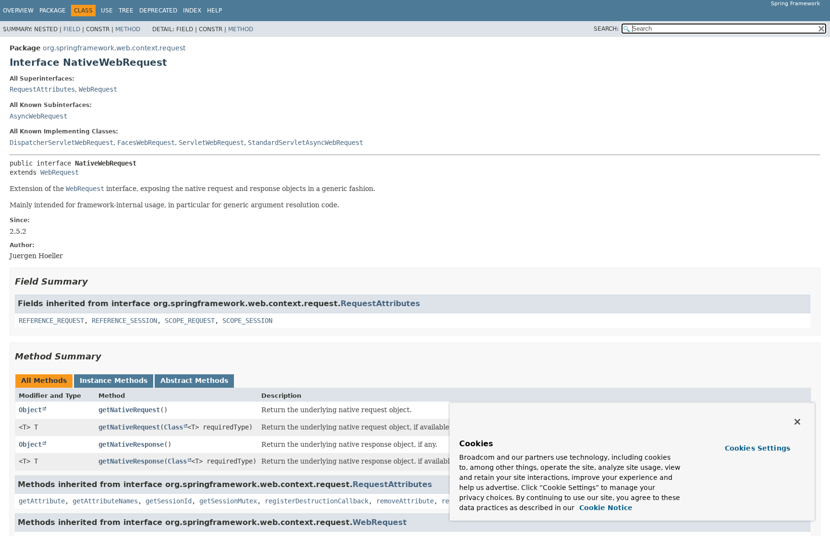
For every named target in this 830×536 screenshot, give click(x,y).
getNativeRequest (129, 410)
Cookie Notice (605, 508)
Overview (18, 10)
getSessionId (169, 501)
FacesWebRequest (146, 142)
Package (52, 10)
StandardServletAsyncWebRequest (305, 142)
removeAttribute (405, 501)
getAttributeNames (105, 501)
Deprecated (158, 10)
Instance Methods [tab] (113, 380)
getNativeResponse (131, 444)
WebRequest (98, 89)
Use (107, 10)
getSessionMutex (228, 501)
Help (214, 10)
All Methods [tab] (44, 380)
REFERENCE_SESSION (124, 320)
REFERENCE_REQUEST (51, 320)
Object (30, 410)
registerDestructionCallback (316, 501)
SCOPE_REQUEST (190, 320)
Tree (126, 10)
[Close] (797, 421)
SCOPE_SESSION (247, 320)
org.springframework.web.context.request (114, 48)
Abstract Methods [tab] (194, 380)
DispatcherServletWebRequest (61, 142)
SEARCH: (606, 28)
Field (71, 29)
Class (173, 427)
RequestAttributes (42, 89)
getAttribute (42, 501)
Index (192, 10)
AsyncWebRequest (38, 116)
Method (127, 29)
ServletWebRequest (211, 142)
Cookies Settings (757, 448)
